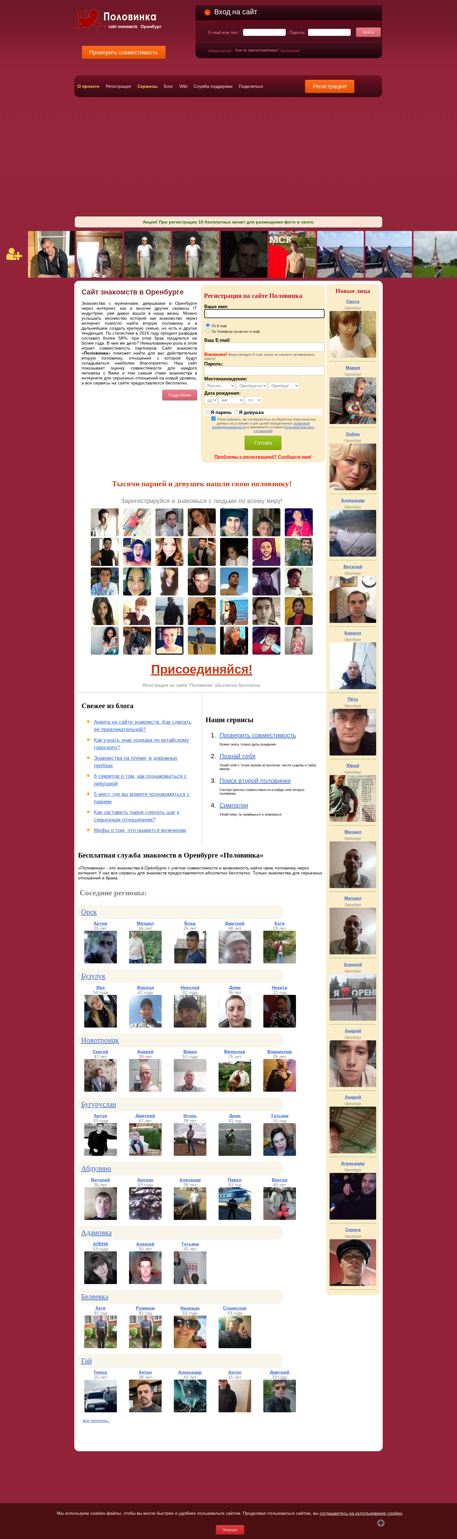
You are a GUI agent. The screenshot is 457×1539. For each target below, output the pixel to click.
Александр (190, 1372)
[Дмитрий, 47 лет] (145, 1154)
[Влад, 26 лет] (190, 961)
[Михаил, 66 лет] (145, 961)
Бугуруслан (98, 1104)
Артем (100, 923)
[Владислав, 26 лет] (279, 1090)
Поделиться (251, 86)
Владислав (279, 1051)
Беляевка (94, 1297)
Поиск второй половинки (255, 780)
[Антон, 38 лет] (145, 1410)
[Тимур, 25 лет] (100, 1410)
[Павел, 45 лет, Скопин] (51, 276)
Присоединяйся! (201, 669)
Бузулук (93, 976)
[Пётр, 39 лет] (353, 753)
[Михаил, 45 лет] (353, 952)
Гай (86, 1361)
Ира (100, 987)
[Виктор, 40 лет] (279, 1218)
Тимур (100, 1372)
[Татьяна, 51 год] (279, 1154)
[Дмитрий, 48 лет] (235, 961)
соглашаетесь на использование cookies (361, 1513)
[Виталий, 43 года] (353, 621)
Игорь (190, 1115)
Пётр (353, 699)
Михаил (145, 923)
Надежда (190, 1308)
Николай (190, 987)
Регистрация (290, 50)
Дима (235, 987)
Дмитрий (235, 923)
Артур (100, 1115)
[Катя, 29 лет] (279, 961)
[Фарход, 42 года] (145, 1026)
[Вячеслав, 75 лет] (235, 1090)
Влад (190, 923)
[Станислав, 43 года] (235, 1346)
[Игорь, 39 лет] (190, 1154)
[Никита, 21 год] (279, 1026)
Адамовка (96, 1232)
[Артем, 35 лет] (100, 961)
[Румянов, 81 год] (145, 1346)
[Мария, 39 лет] (353, 422)
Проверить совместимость (257, 735)
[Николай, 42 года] (190, 1026)
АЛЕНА (100, 1243)
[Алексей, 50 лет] (145, 1282)
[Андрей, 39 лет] (145, 1090)
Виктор (280, 1179)
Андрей (145, 1051)
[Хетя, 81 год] (100, 1346)
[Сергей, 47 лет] (100, 1090)
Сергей (100, 1051)
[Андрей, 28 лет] (353, 1085)
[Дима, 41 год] (235, 1154)
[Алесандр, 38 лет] (190, 1218)
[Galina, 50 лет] (353, 488)
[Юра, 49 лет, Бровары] (340, 276)
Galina (353, 433)
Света (352, 301)
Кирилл (352, 632)
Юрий (353, 765)
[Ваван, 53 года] (190, 1090)
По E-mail (218, 326)
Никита (279, 987)
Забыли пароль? (220, 50)
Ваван (190, 1051)
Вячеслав (234, 1051)
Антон (145, 1372)
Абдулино (96, 1168)
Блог (168, 86)
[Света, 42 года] (353, 356)
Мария (353, 367)
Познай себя (237, 756)
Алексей (145, 1243)
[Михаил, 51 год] (353, 886)
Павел (235, 1179)
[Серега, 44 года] (353, 1284)
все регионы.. (96, 1420)
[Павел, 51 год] (235, 1218)
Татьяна (280, 1115)
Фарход (145, 987)
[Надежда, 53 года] (190, 1346)
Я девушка (251, 412)
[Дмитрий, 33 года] (279, 1410)
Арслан (145, 1179)
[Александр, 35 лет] (353, 1218)
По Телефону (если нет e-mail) (235, 331)
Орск (89, 912)
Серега (353, 1229)
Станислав (235, 1308)
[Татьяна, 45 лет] (190, 1282)
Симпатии (233, 805)
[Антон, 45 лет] (235, 1410)
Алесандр (190, 1179)
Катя (279, 923)
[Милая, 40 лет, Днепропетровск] (99, 276)
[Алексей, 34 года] (353, 1019)
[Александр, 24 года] (353, 555)
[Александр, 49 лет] (190, 1410)
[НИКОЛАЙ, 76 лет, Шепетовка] (147, 276)
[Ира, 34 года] (100, 1026)
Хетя (100, 1308)
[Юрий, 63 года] (353, 820)
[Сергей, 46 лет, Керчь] (244, 276)
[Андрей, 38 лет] (353, 1151)
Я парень (221, 412)
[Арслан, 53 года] (145, 1218)
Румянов (145, 1308)
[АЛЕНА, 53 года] (100, 1282)
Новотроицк (100, 1040)
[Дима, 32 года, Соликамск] (292, 276)
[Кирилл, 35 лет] (353, 687)
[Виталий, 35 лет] (100, 1218)
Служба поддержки (213, 86)
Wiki (183, 86)
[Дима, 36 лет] (235, 1026)
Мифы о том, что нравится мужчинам (140, 830)
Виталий (100, 1179)
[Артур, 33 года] (100, 1154)
